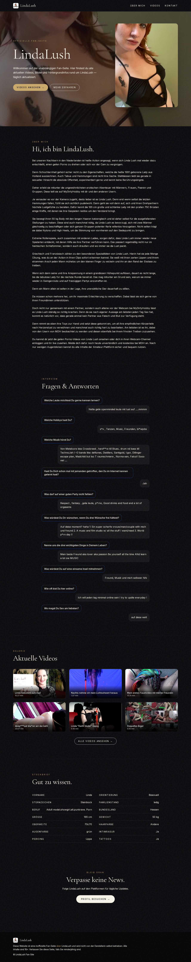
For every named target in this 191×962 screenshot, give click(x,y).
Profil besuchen (95, 899)
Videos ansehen (30, 87)
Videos (155, 5)
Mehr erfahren (65, 87)
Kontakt (171, 5)
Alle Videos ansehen (95, 741)
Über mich (137, 5)
